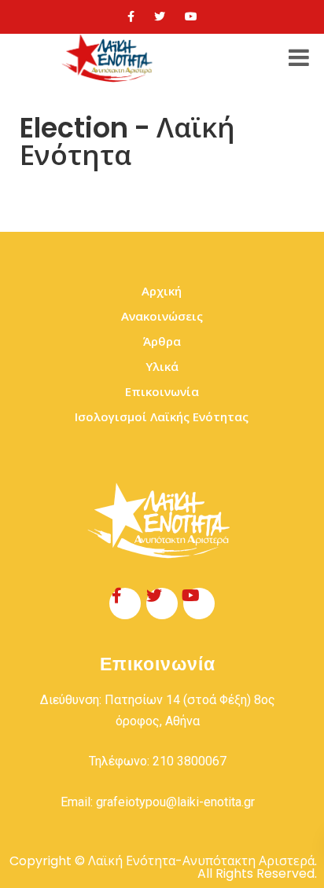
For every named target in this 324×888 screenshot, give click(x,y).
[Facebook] (130, 16)
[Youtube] (191, 16)
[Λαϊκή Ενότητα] (109, 58)
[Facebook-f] (125, 603)
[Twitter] (159, 16)
